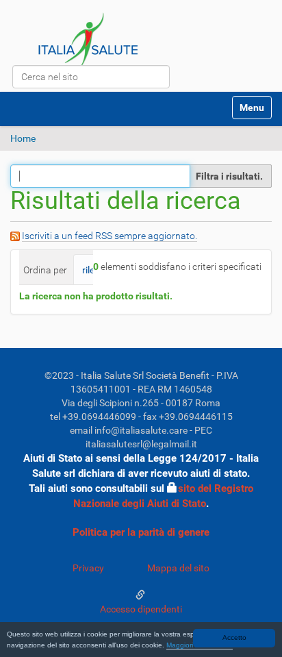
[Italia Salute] (89, 44)
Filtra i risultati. (229, 176)
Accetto (234, 637)
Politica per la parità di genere (141, 532)
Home (23, 138)
